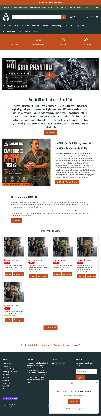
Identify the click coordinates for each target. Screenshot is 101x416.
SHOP (50, 75)
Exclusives (45, 26)
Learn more (17, 220)
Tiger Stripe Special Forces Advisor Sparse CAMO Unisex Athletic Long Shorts (37, 267)
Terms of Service (7, 386)
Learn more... (50, 132)
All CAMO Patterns (8, 31)
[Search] (63, 17)
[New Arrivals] (87, 42)
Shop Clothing (56, 26)
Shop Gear (68, 26)
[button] (89, 17)
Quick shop (8, 274)
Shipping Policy (6, 380)
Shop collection (50, 328)
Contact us (79, 7)
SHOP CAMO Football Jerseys (67, 182)
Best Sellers (25, 26)
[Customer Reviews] (39, 42)
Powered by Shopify (7, 407)
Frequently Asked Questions (21, 7)
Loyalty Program (64, 7)
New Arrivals (13, 26)
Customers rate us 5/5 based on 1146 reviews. (55, 345)
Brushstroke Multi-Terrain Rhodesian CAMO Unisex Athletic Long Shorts (85, 267)
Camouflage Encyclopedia (9, 372)
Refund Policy (6, 377)
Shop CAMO (80, 26)
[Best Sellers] (14, 42)
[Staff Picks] (62, 42)
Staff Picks (35, 26)
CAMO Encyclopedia (35, 7)
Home (4, 26)
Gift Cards (50, 7)
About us (72, 7)
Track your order (7, 363)
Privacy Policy (6, 383)
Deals (27, 31)
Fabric (56, 7)
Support (35, 31)
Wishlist (44, 7)
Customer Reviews (7, 7)
